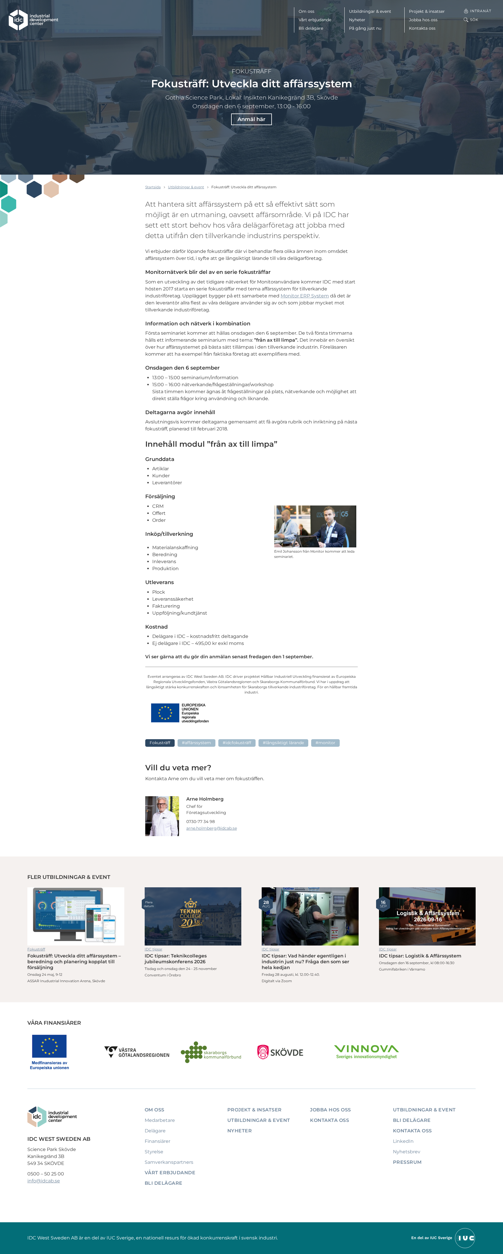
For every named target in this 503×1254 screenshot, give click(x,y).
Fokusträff (252, 71)
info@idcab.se (43, 1181)
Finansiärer (157, 1141)
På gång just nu (365, 28)
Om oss (306, 11)
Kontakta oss (422, 28)
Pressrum (407, 1162)
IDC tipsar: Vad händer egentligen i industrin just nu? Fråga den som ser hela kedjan (310, 916)
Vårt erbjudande (315, 19)
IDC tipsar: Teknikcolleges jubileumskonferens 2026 (193, 916)
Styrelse (154, 1151)
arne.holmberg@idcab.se (211, 828)
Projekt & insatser (427, 11)
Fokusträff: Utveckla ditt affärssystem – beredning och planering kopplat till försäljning (75, 916)
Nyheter (357, 19)
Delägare (155, 1131)
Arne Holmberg (205, 799)
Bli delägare (311, 28)
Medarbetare (160, 1120)
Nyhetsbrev (406, 1151)
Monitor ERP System (305, 296)
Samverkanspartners (169, 1162)
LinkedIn (403, 1141)
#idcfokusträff (237, 742)
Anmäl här (251, 119)
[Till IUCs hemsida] (444, 1238)
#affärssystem (196, 742)
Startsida (153, 187)
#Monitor (325, 742)
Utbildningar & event (370, 11)
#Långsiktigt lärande (283, 742)
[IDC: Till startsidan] (33, 20)
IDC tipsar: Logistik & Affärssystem (427, 916)
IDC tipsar (153, 949)
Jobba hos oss (423, 19)
